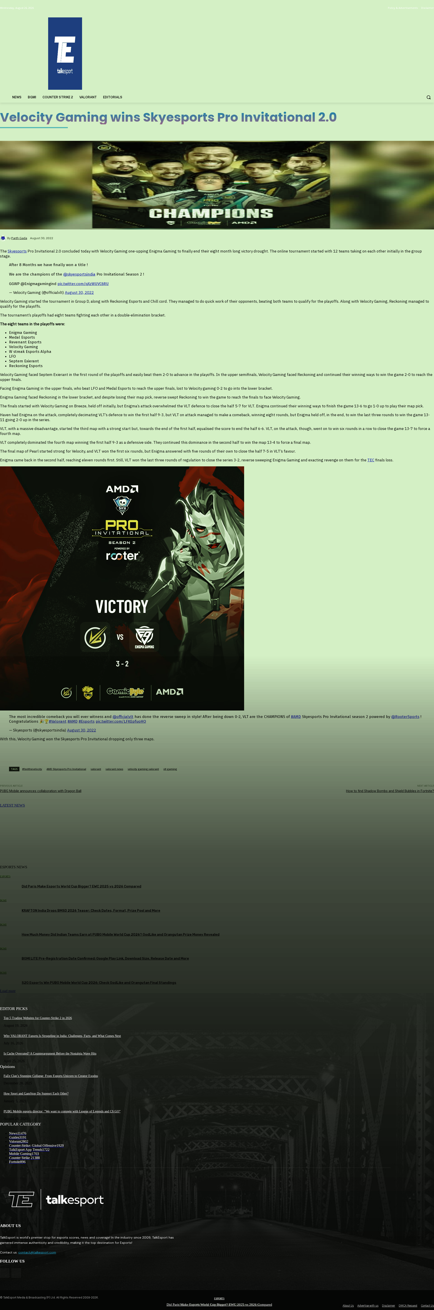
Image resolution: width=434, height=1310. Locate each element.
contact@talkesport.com (37, 1252)
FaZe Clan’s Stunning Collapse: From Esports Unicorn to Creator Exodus (51, 1076)
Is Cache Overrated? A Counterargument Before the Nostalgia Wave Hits (50, 1053)
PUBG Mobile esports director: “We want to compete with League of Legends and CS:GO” (62, 1111)
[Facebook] (4, 1273)
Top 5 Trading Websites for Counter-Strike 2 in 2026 (38, 1018)
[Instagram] (16, 1273)
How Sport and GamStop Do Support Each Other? (36, 1093)
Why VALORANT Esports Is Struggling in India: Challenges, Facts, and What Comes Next (62, 1036)
